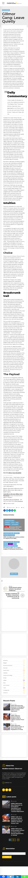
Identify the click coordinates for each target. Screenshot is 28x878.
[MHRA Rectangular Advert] (14, 754)
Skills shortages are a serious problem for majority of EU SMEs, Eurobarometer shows (13, 538)
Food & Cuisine (13, 670)
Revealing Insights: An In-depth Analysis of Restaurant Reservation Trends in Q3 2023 (13, 549)
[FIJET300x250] (14, 628)
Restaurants (7, 524)
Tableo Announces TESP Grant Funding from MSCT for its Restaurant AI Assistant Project (13, 528)
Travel (13, 687)
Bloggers (13, 662)
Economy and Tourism (9, 520)
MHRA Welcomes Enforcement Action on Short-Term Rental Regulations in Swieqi (17, 727)
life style (13, 677)
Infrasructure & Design (13, 675)
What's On (13, 692)
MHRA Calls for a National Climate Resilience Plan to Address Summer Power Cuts (17, 718)
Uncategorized (13, 690)
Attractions (13, 660)
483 (18, 839)
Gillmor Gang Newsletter (14, 473)
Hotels (12, 522)
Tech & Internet (6, 10)
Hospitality (7, 522)
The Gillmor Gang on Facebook (11, 499)
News (17, 522)
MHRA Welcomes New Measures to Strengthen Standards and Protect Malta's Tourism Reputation (18, 708)
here (4, 497)
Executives (13, 667)
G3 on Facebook (19, 501)
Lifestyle (10, 543)
